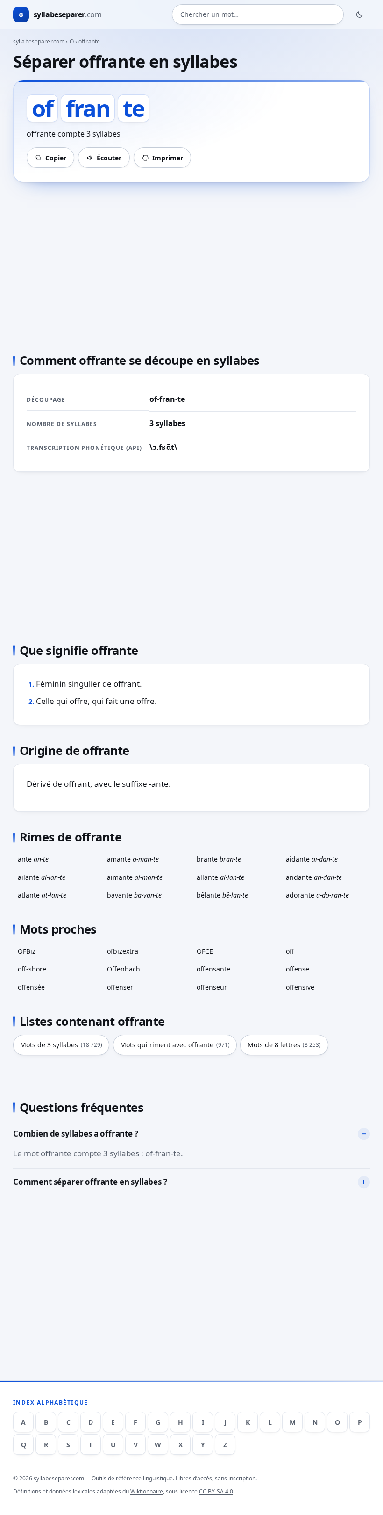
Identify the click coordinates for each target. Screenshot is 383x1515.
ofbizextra (122, 951)
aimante (135, 877)
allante (220, 877)
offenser (120, 987)
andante (314, 877)
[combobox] (258, 14)
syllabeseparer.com (38, 41)
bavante (134, 895)
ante (33, 859)
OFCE (205, 951)
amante (133, 859)
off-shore (32, 968)
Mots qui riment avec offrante (175, 1044)
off (290, 951)
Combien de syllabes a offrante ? (75, 1133)
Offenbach (123, 968)
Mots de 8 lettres (284, 1044)
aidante (312, 859)
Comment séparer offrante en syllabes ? (90, 1181)
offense (297, 968)
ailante (41, 877)
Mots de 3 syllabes (61, 1044)
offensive (300, 987)
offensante (213, 968)
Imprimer (167, 157)
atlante (42, 895)
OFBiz (26, 951)
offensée (31, 987)
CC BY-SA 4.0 (216, 1491)
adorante (317, 895)
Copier (55, 157)
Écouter (109, 157)
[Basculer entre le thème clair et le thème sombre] (359, 14)
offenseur (212, 987)
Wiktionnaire (146, 1491)
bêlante (222, 895)
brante (219, 859)
